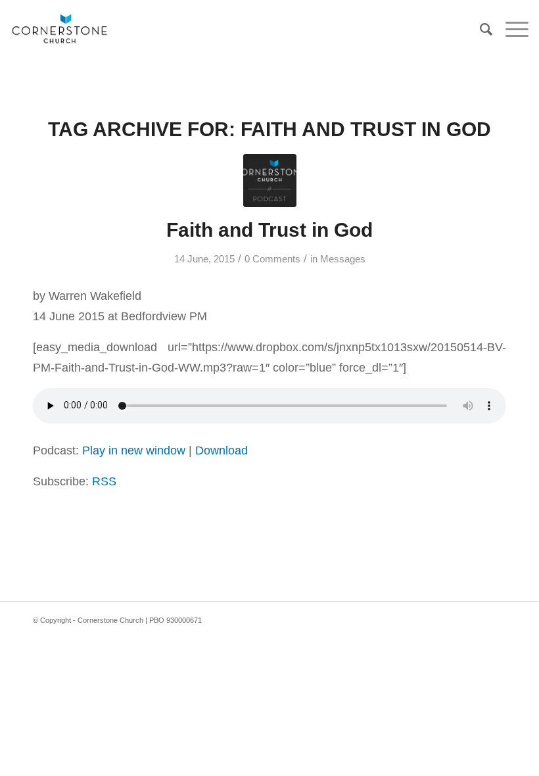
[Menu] (510, 29)
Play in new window (133, 450)
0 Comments (272, 259)
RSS (104, 481)
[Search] (479, 29)
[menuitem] (479, 29)
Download (221, 450)
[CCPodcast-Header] (269, 180)
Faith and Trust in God (269, 230)
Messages (342, 259)
